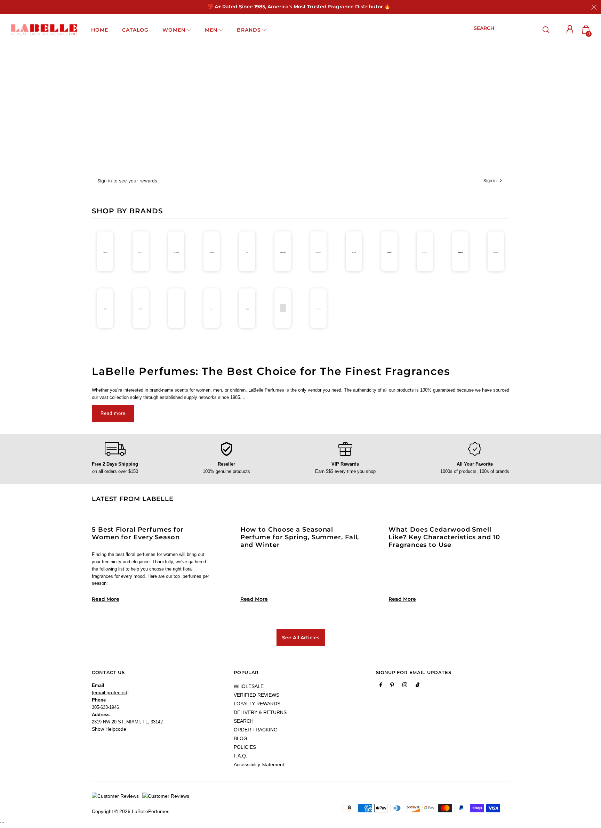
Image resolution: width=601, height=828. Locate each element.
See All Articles (300, 637)
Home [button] (99, 30)
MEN (211, 30)
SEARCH (244, 721)
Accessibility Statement (259, 764)
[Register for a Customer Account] (570, 29)
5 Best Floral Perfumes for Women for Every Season (138, 533)
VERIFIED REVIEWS (256, 695)
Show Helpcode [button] (109, 729)
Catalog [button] (135, 30)
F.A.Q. (240, 756)
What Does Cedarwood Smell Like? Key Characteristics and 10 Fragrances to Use (444, 537)
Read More (105, 599)
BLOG (240, 738)
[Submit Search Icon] (546, 29)
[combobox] (505, 29)
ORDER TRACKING (256, 729)
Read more (113, 413)
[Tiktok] (417, 686)
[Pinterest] (392, 686)
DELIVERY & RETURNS (260, 712)
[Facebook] (380, 686)
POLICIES (245, 747)
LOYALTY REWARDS (257, 703)
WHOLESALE (249, 686)
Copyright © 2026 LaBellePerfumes (130, 811)
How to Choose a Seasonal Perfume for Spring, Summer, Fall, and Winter (299, 537)
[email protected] (110, 692)
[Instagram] (404, 686)
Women (173, 30)
